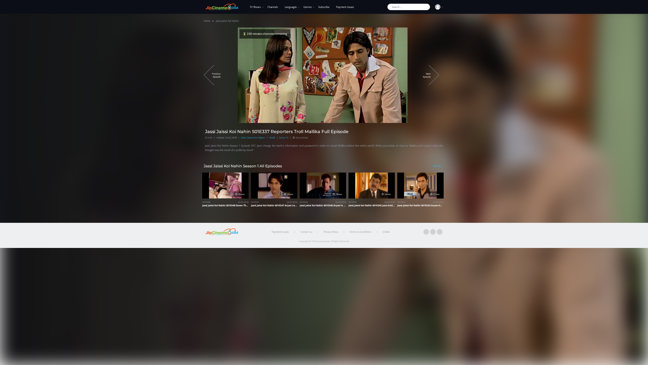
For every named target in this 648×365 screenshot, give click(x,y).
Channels (272, 7)
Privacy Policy (330, 231)
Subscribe (323, 7)
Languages (291, 7)
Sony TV (284, 137)
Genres (307, 7)
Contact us (306, 231)
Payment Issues (345, 7)
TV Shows (255, 7)
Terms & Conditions (360, 231)
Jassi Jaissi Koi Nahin (227, 20)
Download (302, 137)
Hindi (272, 137)
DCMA (386, 231)
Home (207, 20)
